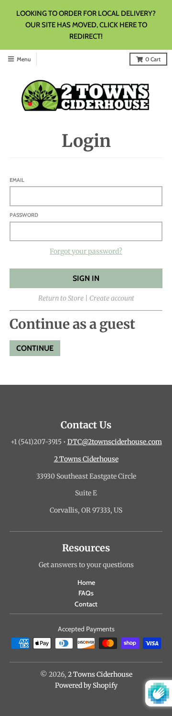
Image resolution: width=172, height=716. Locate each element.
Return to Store (61, 298)
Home (86, 582)
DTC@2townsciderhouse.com (114, 441)
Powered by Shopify (86, 685)
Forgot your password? (86, 251)
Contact (86, 604)
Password (24, 215)
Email (17, 180)
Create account (111, 298)
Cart (153, 59)
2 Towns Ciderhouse (86, 459)
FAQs (86, 593)
